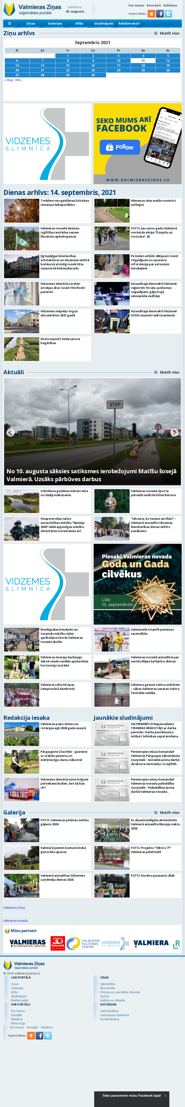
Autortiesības (109, 1011)
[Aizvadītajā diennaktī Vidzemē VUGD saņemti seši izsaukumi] (112, 321)
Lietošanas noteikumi (114, 1015)
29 (67, 75)
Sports (104, 996)
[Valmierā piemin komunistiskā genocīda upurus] (21, 858)
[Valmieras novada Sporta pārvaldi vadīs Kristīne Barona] (112, 501)
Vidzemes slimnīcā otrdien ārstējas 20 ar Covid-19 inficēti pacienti (62, 287)
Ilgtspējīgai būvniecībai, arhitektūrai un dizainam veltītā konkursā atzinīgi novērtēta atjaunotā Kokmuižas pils (64, 262)
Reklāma (170, 5)
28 (42, 75)
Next (174, 433)
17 (118, 65)
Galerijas (55, 23)
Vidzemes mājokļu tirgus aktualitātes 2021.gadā (59, 313)
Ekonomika (107, 988)
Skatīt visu (169, 33)
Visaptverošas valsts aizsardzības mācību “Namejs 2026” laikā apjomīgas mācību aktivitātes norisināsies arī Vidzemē (62, 526)
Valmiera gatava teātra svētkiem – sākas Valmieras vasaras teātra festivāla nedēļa (155, 688)
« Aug (9, 80)
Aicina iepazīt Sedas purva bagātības (60, 341)
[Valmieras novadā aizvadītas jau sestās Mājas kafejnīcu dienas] (112, 667)
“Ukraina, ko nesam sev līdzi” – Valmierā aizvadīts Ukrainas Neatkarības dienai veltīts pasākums (153, 524)
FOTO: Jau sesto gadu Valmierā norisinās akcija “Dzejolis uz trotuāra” (154, 232)
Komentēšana (109, 1019)
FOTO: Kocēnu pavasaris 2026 (152, 875)
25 (143, 70)
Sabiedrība (107, 984)
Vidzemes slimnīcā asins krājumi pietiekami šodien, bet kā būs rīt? (64, 783)
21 (42, 70)
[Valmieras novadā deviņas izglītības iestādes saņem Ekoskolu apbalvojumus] (21, 238)
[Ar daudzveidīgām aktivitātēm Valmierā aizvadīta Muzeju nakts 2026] (112, 830)
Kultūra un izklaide (112, 1000)
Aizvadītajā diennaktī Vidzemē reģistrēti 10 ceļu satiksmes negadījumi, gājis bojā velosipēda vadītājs (154, 289)
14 (42, 65)
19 (168, 65)
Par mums (136, 5)
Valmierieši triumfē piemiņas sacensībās (152, 631)
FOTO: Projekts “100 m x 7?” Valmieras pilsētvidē (151, 850)
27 (17, 75)
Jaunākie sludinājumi (123, 717)
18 (143, 65)
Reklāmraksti (129, 23)
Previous (10, 433)
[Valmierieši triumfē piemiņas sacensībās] (112, 639)
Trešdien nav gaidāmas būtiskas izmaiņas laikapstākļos (64, 202)
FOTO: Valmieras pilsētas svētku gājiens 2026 (64, 822)
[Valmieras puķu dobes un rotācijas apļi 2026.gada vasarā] (21, 734)
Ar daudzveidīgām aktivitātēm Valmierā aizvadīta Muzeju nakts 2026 (155, 824)
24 (118, 70)
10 (118, 61)
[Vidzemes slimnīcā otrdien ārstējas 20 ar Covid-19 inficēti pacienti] (21, 294)
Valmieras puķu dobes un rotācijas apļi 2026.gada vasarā (63, 726)
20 (17, 70)
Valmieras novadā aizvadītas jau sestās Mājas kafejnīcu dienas (155, 659)
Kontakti (154, 5)
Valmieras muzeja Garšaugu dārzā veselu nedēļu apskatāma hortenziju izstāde (64, 661)
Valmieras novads (15, 921)
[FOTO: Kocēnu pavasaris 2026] (112, 885)
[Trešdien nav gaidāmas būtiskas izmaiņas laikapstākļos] (21, 210)
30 (93, 75)
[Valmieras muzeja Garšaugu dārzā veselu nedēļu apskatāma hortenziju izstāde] (21, 667)
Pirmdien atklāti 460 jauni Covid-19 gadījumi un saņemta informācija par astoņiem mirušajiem (155, 262)
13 (17, 65)
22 (67, 70)
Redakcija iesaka (26, 717)
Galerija (14, 812)
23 (93, 70)
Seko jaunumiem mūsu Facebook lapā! (132, 1095)
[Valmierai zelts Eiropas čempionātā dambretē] (21, 694)
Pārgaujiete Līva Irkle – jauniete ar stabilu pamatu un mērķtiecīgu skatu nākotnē (63, 755)
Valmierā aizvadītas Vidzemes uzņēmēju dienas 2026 (62, 877)
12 (168, 61)
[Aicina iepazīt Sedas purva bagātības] (21, 349)
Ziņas (30, 23)
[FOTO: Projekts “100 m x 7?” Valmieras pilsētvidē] (112, 858)
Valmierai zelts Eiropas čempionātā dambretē (57, 686)
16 (93, 65)
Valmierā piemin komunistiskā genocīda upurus (63, 850)
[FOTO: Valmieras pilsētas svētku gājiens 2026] (21, 830)
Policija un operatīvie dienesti (120, 992)
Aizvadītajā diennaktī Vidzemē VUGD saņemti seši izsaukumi (154, 313)
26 (168, 70)
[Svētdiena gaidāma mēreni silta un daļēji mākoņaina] (21, 501)
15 (67, 65)
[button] (160, 16)
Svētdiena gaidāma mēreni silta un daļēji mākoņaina (64, 493)
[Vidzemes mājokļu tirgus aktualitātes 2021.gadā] (21, 321)
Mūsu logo (18, 1023)
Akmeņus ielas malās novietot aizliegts (153, 202)
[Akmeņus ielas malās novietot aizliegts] (112, 210)
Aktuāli (13, 372)
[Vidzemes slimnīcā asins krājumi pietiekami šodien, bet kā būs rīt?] (21, 789)
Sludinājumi (103, 23)
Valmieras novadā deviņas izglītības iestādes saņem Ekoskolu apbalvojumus (59, 232)
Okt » (18, 80)
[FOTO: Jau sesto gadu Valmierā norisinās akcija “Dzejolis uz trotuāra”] (112, 238)
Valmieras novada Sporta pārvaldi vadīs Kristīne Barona (153, 493)
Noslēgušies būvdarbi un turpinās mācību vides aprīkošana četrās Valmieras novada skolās (61, 635)
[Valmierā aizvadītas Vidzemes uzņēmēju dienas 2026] (21, 885)
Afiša (79, 23)
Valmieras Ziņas (14, 908)
